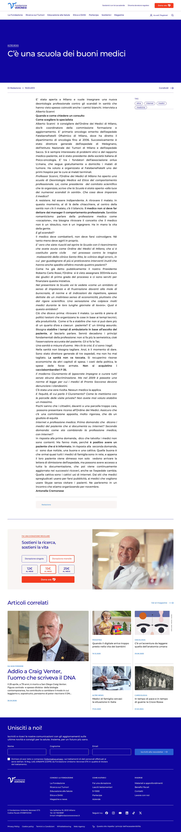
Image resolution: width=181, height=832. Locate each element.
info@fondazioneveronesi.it (68, 815)
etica (139, 103)
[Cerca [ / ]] (172, 15)
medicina (141, 107)
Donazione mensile (62, 558)
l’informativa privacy (53, 759)
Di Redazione (14, 88)
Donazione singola (34, 558)
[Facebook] (106, 813)
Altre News (13, 45)
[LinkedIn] (126, 813)
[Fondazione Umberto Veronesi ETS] (17, 5)
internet (149, 103)
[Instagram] (113, 813)
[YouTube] (120, 813)
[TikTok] (133, 813)
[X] (140, 813)
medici (161, 103)
